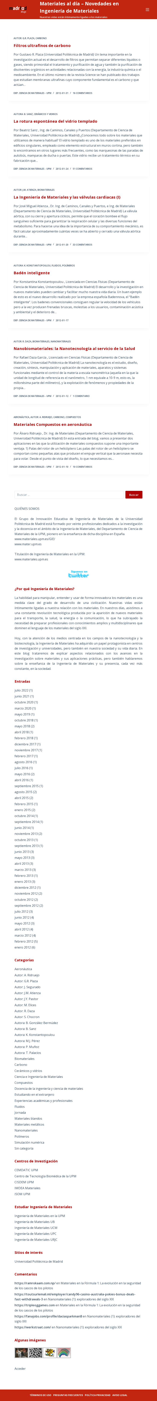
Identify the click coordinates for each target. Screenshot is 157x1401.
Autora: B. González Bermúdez (36, 1023)
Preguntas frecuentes (68, 1395)
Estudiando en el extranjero (34, 1094)
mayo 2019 (22, 714)
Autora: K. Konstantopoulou (32, 265)
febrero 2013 (24, 876)
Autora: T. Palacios (28, 1053)
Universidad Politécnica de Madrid (39, 1261)
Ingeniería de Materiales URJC (36, 1240)
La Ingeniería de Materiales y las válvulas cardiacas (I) (67, 197)
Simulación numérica (29, 1142)
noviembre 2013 (26, 834)
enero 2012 (23, 947)
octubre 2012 (24, 900)
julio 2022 (21, 690)
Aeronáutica (21, 417)
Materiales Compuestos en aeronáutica (53, 424)
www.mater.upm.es (28, 544)
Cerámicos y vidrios (46, 114)
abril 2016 (22, 780)
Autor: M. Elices (25, 1005)
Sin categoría (24, 1148)
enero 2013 (23, 882)
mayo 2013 (22, 858)
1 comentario (81, 396)
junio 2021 (22, 696)
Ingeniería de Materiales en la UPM (40, 1216)
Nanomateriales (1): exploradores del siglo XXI (81, 1299)
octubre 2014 (24, 816)
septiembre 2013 (27, 846)
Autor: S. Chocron (27, 1017)
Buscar (134, 495)
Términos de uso (40, 1395)
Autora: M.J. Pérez (27, 1041)
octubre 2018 (24, 720)
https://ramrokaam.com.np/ (35, 1283)
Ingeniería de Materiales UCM (36, 1228)
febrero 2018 (24, 738)
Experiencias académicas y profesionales (44, 1101)
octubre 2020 (24, 702)
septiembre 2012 (27, 905)
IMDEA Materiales (27, 1188)
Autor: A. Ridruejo (41, 417)
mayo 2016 (22, 774)
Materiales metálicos (29, 1124)
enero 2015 (23, 810)
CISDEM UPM (24, 1182)
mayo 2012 (22, 923)
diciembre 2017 (25, 744)
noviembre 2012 (26, 893)
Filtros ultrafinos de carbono (42, 45)
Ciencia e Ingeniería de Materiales (39, 1077)
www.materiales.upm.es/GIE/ (35, 539)
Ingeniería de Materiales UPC (35, 1234)
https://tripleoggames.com (35, 1305)
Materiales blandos (28, 1118)
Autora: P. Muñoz (27, 1047)
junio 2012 (22, 917)
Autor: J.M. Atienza (25, 189)
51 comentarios (82, 168)
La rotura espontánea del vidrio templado (55, 121)
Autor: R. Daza (22, 341)
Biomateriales (46, 189)
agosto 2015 (23, 792)
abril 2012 (22, 929)
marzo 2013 (23, 870)
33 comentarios (82, 244)
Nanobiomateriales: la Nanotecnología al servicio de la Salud (74, 348)
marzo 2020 (23, 708)
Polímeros (68, 265)
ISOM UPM (22, 1194)
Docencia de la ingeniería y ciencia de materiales (49, 1088)
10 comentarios (82, 466)
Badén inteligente (32, 272)
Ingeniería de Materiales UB (35, 1222)
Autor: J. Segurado (27, 987)
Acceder (20, 1369)
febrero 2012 (24, 941)
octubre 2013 (24, 840)
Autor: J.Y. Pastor (26, 999)
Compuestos (73, 417)
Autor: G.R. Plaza (24, 38)
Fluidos (56, 265)
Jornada (20, 1112)
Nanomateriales (61, 341)
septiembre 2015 (27, 786)
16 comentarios (82, 93)
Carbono (41, 38)
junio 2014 (22, 828)
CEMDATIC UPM (26, 1170)
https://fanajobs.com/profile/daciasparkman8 (48, 1316)
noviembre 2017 (26, 750)
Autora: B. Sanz (23, 114)
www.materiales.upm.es (31, 559)
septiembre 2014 (27, 822)
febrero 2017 (24, 756)
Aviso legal (119, 1395)
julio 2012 (21, 911)
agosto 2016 (23, 762)
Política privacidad (97, 1395)
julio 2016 (21, 768)
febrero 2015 (24, 804)
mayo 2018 (22, 726)
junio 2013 (22, 852)
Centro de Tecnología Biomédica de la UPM (45, 1176)
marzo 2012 (23, 935)
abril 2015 (22, 798)
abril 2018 (22, 732)
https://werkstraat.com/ (33, 1327)
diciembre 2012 (25, 887)
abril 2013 (22, 863)
